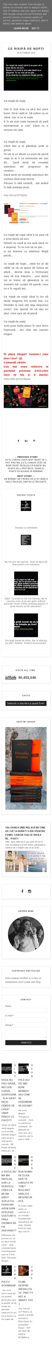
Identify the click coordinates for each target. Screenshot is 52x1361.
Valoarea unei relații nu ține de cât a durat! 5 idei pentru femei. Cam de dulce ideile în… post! (25, 833)
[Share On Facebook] (18, 441)
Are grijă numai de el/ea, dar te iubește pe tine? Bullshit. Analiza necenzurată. (25, 1179)
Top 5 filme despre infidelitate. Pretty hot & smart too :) (25, 1285)
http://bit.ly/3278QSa (17, 379)
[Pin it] (34, 441)
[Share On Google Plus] (26, 441)
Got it (36, 28)
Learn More (21, 28)
